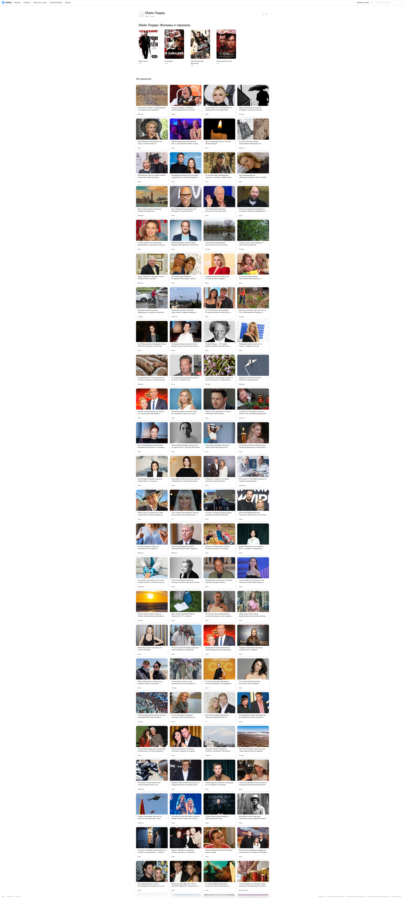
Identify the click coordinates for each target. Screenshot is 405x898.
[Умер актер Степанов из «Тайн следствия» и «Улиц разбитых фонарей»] (152, 505)
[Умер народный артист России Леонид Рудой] (219, 134)
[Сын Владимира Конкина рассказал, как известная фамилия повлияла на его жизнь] (219, 202)
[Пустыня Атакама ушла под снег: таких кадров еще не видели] (253, 742)
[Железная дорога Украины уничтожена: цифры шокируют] (185, 303)
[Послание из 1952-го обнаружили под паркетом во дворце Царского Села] (152, 100)
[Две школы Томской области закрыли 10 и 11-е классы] (185, 607)
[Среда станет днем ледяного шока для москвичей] (253, 235)
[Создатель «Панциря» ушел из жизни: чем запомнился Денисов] (253, 404)
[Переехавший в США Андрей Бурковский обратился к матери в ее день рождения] (185, 235)
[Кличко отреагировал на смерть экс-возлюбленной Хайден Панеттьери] (152, 404)
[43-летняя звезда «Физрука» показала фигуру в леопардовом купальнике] (219, 674)
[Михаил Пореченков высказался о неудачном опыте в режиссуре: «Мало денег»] (185, 775)
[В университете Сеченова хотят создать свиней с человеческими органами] (152, 370)
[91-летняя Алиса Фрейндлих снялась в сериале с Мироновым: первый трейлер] (219, 168)
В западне (169, 61)
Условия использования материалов (378, 896)
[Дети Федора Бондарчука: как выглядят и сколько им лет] (185, 202)
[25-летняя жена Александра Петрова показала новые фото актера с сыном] (219, 303)
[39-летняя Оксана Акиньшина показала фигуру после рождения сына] (219, 607)
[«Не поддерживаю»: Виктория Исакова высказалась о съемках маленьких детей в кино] (152, 438)
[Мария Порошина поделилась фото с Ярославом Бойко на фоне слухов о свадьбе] (185, 134)
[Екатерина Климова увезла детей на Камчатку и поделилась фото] (185, 472)
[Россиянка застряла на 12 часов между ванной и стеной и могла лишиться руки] (152, 573)
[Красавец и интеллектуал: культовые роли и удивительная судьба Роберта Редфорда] (253, 809)
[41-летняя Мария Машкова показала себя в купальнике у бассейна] (219, 877)
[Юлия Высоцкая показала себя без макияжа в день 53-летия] (185, 404)
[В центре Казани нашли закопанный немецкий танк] (253, 134)
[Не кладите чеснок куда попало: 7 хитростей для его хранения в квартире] (219, 370)
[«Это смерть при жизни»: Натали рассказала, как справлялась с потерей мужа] (185, 505)
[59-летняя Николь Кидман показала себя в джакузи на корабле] (185, 708)
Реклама (18, 896)
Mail (3, 896)
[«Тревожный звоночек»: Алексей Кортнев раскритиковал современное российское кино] (219, 573)
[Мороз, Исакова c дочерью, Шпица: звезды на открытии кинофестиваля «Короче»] (185, 843)
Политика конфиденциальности (355, 896)
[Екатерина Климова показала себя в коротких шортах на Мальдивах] (219, 438)
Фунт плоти (143, 61)
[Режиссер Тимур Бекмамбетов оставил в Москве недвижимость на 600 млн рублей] (253, 202)
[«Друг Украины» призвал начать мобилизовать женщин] (152, 269)
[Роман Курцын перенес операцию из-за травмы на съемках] (219, 775)
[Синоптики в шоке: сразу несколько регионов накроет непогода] (185, 674)
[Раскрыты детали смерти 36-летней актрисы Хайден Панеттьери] (219, 269)
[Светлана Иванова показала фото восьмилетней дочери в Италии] (253, 775)
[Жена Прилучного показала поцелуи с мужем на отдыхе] (185, 742)
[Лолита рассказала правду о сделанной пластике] (219, 809)
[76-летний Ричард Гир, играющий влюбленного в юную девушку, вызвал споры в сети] (152, 742)
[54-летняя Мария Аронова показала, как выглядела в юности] (185, 573)
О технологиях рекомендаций (335, 896)
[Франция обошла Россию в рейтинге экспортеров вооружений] (253, 370)
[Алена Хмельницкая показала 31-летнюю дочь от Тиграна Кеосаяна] (185, 438)
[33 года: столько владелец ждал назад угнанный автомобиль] (219, 505)
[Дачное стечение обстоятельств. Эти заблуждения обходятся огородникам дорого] (253, 303)
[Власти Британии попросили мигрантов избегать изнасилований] (152, 202)
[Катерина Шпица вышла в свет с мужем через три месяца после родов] (185, 337)
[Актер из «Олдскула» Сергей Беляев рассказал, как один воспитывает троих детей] (219, 539)
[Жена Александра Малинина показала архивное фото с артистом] (219, 708)
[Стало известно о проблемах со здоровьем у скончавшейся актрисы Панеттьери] (219, 100)
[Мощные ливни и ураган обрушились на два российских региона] (152, 303)
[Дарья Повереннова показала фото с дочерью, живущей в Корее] (253, 539)
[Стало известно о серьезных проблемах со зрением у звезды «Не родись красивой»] (152, 235)
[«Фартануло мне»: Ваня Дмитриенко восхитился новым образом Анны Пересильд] (253, 607)
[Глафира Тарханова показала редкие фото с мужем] (253, 640)
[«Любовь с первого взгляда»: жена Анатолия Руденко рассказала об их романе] (219, 472)
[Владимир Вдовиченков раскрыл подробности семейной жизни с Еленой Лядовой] (185, 168)
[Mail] (3, 2)
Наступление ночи (224, 61)
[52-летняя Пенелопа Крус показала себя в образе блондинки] (253, 674)
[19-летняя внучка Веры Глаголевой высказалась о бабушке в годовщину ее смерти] (253, 269)
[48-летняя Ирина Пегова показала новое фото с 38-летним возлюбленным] (253, 505)
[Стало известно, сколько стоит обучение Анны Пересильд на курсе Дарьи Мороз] (253, 573)
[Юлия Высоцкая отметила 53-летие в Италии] (152, 640)
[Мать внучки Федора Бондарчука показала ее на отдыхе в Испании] (253, 843)
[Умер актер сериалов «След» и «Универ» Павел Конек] (219, 404)
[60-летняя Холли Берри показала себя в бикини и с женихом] (185, 640)
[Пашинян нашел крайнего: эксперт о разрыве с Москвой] (219, 742)
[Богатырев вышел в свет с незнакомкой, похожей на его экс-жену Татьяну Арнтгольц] (152, 877)
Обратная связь (396, 896)
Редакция (321, 896)
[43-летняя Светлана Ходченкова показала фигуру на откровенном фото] (253, 438)
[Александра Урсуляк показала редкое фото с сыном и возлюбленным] (152, 472)
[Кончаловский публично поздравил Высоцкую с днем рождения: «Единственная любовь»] (185, 269)
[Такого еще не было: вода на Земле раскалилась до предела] (152, 607)
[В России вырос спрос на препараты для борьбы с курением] (152, 539)
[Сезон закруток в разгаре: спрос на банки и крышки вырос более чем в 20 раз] (253, 877)
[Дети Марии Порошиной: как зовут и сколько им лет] (152, 134)
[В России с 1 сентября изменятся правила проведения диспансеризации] (253, 472)
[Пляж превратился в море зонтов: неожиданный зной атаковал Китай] (152, 708)
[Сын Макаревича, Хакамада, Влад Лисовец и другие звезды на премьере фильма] (152, 337)
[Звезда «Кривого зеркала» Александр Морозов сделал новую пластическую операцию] (185, 100)
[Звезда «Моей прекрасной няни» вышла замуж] (219, 843)
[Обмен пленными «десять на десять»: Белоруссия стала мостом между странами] (152, 809)
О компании (10, 896)
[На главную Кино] (8, 2)
